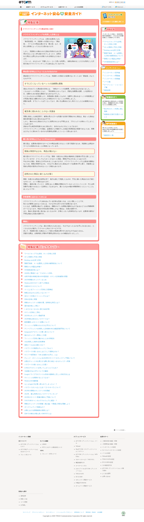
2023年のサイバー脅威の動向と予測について (40, 397)
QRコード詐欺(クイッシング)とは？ (37, 296)
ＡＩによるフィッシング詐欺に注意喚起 (38, 289)
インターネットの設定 (109, 447)
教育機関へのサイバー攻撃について (37, 322)
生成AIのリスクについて (33, 286)
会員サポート (63, 7)
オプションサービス (47, 7)
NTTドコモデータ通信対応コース (52, 447)
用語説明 (107, 90)
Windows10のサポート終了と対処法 (36, 283)
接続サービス (31, 7)
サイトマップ (26, 512)
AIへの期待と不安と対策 (33, 257)
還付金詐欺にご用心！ (32, 306)
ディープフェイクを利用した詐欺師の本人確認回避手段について (47, 329)
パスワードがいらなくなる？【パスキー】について (42, 387)
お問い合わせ (106, 476)
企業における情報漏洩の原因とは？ (37, 410)
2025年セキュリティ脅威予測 (34, 315)
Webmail (78, 446)
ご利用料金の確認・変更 (109, 444)
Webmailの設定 (106, 456)
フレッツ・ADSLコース (49, 454)
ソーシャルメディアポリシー (64, 512)
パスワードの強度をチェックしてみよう (38, 348)
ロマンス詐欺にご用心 (32, 312)
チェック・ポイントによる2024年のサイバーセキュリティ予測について (49, 358)
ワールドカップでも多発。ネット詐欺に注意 (40, 253)
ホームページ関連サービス (84, 486)
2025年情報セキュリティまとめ (35, 280)
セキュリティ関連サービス (84, 480)
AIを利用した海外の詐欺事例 (34, 342)
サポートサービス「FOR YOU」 (85, 459)
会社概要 (99, 512)
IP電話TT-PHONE (81, 483)
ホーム (21, 7)
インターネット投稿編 (112, 79)
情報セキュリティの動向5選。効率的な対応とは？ (42, 302)
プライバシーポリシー (38, 512)
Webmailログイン (119, 7)
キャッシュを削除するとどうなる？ (37, 377)
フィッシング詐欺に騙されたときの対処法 (39, 338)
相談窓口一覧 (109, 135)
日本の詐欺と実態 (30, 299)
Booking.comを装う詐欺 (32, 260)
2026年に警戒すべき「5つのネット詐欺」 (39, 273)
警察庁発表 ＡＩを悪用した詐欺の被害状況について (43, 263)
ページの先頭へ (120, 430)
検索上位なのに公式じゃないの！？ (37, 293)
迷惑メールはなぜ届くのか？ (34, 345)
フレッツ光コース (26, 454)
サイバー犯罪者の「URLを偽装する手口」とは (40, 355)
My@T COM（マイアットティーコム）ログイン (107, 7)
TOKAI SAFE (80, 474)
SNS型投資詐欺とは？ (32, 270)
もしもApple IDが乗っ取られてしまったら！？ (40, 384)
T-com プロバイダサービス (25, 2)
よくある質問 (79, 7)
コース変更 (24, 502)
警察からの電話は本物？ (33, 267)
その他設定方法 (107, 465)
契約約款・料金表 (91, 512)
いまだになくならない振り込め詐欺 (37, 309)
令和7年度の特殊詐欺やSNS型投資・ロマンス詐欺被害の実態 (46, 276)
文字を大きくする (117, 2)
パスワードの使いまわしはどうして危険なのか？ (41, 351)
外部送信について (79, 512)
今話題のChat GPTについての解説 (36, 371)
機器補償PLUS (80, 462)
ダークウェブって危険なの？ (34, 407)
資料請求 (23, 496)
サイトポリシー (50, 512)
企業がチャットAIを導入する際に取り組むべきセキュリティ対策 (47, 361)
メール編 (107, 82)
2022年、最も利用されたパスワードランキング (40, 394)
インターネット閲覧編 (112, 75)
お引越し (23, 505)
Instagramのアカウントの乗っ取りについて (39, 332)
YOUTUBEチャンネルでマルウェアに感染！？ (40, 400)
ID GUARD (79, 477)
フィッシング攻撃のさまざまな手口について (40, 325)
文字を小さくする (122, 2)
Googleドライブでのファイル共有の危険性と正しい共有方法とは (47, 374)
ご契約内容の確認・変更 (109, 441)
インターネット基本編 (112, 72)
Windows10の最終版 (31, 381)
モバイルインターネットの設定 (111, 450)
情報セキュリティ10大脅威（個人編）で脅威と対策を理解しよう (47, 404)
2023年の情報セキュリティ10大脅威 (37, 391)
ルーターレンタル (81, 465)
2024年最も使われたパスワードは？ (37, 319)
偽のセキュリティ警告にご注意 (35, 335)
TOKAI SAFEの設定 (108, 459)
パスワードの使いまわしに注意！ (36, 364)
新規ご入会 (24, 499)
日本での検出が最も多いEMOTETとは (37, 413)
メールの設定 (106, 453)
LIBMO (44, 444)
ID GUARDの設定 (107, 462)
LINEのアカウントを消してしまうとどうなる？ (41, 368)
